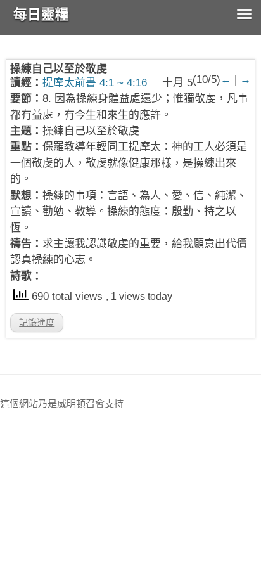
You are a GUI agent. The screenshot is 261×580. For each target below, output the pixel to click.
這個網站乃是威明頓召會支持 (62, 403)
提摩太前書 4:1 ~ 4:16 (94, 83)
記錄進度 (36, 323)
